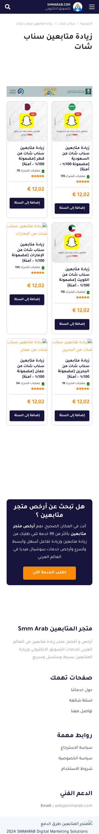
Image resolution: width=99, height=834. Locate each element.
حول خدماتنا (81, 690)
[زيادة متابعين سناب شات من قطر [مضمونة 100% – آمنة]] (27, 105)
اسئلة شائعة (80, 701)
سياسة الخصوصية (75, 759)
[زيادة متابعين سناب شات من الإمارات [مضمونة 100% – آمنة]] (27, 226)
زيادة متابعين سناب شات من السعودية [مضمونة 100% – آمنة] (74, 159)
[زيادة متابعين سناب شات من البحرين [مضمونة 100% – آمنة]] (72, 342)
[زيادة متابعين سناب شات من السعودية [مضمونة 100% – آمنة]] (72, 105)
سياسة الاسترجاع (76, 748)
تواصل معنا (81, 711)
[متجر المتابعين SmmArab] (64, 6)
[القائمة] (92, 7)
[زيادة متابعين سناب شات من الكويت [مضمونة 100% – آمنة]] (72, 226)
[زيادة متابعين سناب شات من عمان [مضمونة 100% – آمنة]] (27, 342)
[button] (8, 7)
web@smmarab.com (73, 806)
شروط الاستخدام (76, 769)
